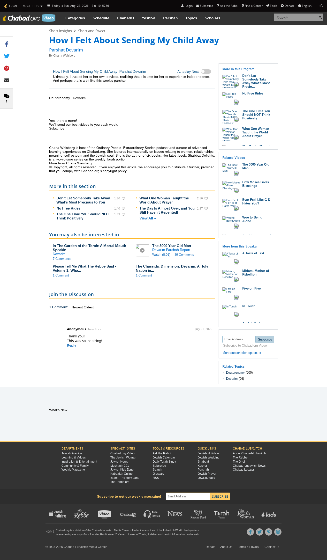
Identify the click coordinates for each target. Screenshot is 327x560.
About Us (226, 547)
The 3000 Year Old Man (171, 246)
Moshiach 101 (119, 465)
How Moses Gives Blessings (255, 184)
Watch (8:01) (161, 254)
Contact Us (272, 547)
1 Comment (61, 275)
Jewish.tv (105, 514)
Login (188, 6)
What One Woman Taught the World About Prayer (164, 200)
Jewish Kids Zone (122, 469)
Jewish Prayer (207, 473)
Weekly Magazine (73, 469)
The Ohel (239, 461)
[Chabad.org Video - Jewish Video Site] (29, 18)
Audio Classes (152, 514)
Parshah (170, 18)
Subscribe (159, 465)
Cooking (199, 514)
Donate (289, 6)
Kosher (202, 465)
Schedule (101, 18)
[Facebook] (250, 532)
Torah (142, 534)
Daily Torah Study (164, 461)
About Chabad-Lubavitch (249, 453)
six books (153, 155)
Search (157, 469)
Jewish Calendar (164, 457)
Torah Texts (222, 514)
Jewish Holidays (208, 453)
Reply (71, 345)
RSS (156, 478)
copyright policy (114, 171)
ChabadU (125, 18)
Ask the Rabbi (229, 6)
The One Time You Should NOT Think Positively (82, 216)
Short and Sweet (91, 30)
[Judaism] (11, 6)
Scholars (212, 18)
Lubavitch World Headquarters (181, 530)
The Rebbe (240, 457)
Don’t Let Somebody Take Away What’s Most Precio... (256, 81)
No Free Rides (68, 208)
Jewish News (119, 461)
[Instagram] (277, 532)
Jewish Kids (269, 514)
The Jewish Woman (123, 457)
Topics (191, 18)
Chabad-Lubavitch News (249, 465)
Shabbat (203, 461)
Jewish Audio (206, 478)
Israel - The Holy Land (124, 478)
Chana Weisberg (64, 55)
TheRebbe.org (119, 482)
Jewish (167, 534)
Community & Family (75, 465)
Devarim (232, 378)
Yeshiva (148, 18)
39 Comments (184, 254)
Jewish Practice (71, 453)
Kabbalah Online (121, 473)
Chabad (96, 530)
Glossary (158, 473)
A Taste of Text (253, 253)
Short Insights (60, 30)
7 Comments (62, 259)
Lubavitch (107, 530)
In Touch (248, 306)
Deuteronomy (235, 372)
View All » (147, 218)
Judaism (152, 534)
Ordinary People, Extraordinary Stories (125, 148)
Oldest (89, 307)
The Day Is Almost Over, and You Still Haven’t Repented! (167, 210)
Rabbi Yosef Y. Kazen (112, 534)
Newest (77, 307)
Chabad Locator (243, 469)
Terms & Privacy (248, 547)
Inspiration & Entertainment (79, 461)
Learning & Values (73, 457)
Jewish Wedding (209, 457)
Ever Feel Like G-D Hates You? (256, 201)
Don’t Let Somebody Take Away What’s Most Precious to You (83, 200)
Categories (75, 18)
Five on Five (251, 288)
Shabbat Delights (201, 155)
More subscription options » (241, 353)
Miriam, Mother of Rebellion (255, 272)
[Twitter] (259, 532)
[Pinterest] (268, 532)
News (175, 514)
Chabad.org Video (122, 453)
